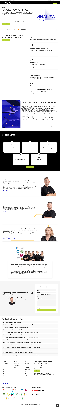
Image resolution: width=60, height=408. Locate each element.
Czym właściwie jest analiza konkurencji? (12, 322)
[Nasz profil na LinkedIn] (5, 383)
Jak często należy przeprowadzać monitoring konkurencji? (16, 327)
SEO (4, 365)
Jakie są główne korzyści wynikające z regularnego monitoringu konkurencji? (20, 339)
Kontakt (15, 361)
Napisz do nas (30, 167)
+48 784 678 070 (17, 365)
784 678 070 (49, 0)
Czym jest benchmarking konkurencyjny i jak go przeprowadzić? (17, 329)
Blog (25, 365)
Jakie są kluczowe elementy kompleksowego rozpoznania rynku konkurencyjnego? (21, 332)
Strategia (5, 367)
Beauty (26, 375)
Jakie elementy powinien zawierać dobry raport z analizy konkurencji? (18, 352)
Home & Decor (27, 369)
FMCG (26, 373)
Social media (5, 371)
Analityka (5, 369)
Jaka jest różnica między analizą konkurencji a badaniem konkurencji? (18, 324)
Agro (25, 371)
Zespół (26, 361)
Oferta (4, 361)
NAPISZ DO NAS (6, 23)
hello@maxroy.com (55, 0)
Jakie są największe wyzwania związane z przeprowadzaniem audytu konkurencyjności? (22, 347)
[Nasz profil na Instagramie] (7, 383)
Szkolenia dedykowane (7, 375)
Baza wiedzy (27, 367)
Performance (5, 363)
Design (4, 373)
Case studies (27, 363)
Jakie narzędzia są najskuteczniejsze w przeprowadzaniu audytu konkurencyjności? (21, 337)
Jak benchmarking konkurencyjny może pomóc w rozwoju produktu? (18, 344)
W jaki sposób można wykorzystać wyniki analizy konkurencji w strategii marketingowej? (22, 342)
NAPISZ (37, 370)
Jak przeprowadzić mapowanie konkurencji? (12, 334)
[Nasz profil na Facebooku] (3, 383)
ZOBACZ (13, 0)
